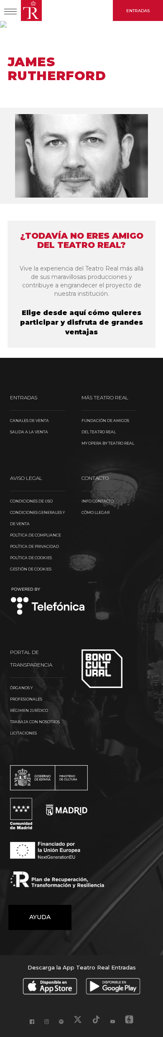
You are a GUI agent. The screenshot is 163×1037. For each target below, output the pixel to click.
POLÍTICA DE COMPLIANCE (35, 535)
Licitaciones (23, 733)
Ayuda (40, 917)
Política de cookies (31, 557)
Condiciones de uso (31, 501)
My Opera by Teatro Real (108, 443)
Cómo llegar (96, 512)
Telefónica (48, 601)
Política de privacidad (34, 546)
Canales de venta (29, 420)
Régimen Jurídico (29, 710)
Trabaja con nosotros (35, 721)
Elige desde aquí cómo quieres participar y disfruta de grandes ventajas (81, 322)
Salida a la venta (29, 432)
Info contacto (98, 501)
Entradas (138, 10)
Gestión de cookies (30, 569)
